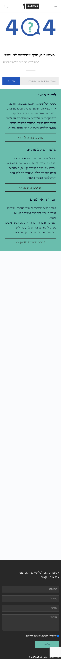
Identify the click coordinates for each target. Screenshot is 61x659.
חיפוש (11, 81)
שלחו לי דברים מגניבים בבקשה (41, 636)
